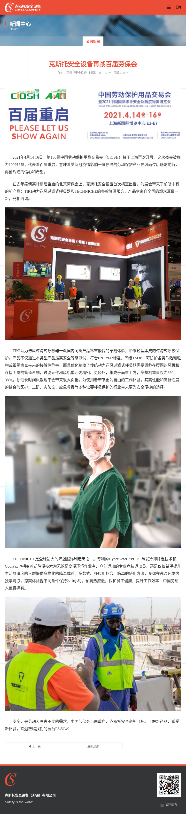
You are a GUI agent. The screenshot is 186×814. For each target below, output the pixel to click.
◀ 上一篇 (34, 746)
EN (178, 7)
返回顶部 (93, 746)
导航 (168, 7)
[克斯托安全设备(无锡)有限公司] (23, 7)
